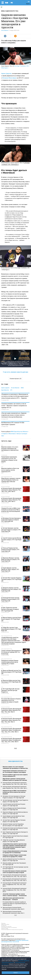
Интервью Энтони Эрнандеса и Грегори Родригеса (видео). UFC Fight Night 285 (14, 796)
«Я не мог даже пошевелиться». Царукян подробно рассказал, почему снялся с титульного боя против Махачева (13, 415)
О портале (3, 925)
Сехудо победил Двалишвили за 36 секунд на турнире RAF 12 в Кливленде (15, 851)
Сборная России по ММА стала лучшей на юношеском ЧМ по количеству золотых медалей (14, 792)
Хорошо (16, 972)
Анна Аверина (4, 30)
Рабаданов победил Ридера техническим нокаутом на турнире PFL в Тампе (14, 855)
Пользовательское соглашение (9, 927)
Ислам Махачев (15, 387)
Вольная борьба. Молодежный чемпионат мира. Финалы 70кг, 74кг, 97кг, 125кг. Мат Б (15, 783)
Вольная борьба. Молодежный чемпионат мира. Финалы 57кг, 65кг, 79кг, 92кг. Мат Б (15, 875)
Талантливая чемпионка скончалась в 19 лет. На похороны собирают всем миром (14, 771)
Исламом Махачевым (9, 78)
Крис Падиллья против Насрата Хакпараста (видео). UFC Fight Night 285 (15, 832)
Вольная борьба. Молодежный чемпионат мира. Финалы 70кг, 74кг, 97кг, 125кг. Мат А (15, 787)
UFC (11, 390)
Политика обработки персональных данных (12, 929)
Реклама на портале (6, 926)
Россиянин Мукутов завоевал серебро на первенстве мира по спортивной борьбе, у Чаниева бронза (15, 903)
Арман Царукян (5, 387)
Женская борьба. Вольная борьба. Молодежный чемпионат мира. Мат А (13, 912)
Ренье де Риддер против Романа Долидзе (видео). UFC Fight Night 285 (14, 808)
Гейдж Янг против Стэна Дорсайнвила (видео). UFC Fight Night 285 (14, 840)
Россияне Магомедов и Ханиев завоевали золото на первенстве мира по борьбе (14, 871)
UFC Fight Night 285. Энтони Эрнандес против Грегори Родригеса (15, 867)
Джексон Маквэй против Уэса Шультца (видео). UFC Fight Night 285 (14, 859)
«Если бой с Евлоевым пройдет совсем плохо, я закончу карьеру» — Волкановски (15, 894)
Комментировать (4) (15, 378)
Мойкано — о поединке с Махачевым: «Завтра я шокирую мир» (15, 433)
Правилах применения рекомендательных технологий (14, 941)
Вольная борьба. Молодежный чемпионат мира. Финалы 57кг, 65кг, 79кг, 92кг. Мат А (15, 879)
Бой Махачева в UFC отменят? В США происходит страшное (12, 423)
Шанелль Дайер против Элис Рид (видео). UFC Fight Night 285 (14, 863)
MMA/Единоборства (10, 11)
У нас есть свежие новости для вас (15, 372)
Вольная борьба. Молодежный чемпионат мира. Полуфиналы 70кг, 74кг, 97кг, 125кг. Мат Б (15, 890)
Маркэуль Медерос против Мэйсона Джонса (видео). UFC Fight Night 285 (15, 812)
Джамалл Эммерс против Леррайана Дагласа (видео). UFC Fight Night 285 (13, 824)
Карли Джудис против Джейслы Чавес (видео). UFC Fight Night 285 (14, 816)
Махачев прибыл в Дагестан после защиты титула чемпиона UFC (15, 775)
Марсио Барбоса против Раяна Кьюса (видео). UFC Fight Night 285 (15, 836)
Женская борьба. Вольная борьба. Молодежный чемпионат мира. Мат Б (13, 908)
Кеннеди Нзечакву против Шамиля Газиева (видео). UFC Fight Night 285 (15, 828)
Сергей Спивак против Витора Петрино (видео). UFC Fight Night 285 (14, 804)
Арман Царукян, (6, 73)
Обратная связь (5, 924)
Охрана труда (4, 928)
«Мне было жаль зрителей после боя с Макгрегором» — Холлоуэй (13, 898)
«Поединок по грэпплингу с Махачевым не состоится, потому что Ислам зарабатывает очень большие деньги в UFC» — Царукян (15, 396)
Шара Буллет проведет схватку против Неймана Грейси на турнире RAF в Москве (15, 779)
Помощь (3, 923)
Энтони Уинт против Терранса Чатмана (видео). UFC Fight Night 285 (14, 820)
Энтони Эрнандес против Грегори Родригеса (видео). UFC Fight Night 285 (15, 800)
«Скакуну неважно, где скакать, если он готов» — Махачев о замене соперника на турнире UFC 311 (14, 405)
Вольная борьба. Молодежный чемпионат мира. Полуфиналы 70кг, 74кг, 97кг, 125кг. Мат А (15, 884)
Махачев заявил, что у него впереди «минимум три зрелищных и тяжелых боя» (15, 767)
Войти (28, 3)
